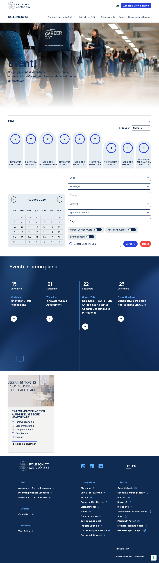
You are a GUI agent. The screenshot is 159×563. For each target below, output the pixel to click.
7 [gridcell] (44, 222)
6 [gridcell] (37, 222)
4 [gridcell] (22, 222)
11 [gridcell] (22, 227)
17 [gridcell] (14, 232)
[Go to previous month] (13, 199)
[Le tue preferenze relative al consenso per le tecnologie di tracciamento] (154, 558)
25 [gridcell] (22, 237)
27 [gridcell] (14, 217)
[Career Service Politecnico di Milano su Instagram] (83, 466)
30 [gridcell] (37, 217)
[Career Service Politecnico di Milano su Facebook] (101, 466)
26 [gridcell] (29, 237)
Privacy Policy (122, 548)
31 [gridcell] (44, 217)
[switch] (98, 229)
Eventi (122, 17)
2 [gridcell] (59, 217)
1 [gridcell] (51, 217)
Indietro (17, 54)
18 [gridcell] (22, 232)
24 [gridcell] (14, 237)
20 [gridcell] (36, 232)
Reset (145, 243)
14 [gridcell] (44, 227)
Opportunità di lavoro (139, 17)
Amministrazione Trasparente (130, 556)
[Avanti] (21, 358)
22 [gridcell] (51, 232)
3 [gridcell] (14, 222)
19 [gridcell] (29, 232)
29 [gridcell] (29, 217)
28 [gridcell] (22, 217)
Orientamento (108, 17)
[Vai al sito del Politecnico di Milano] (19, 5)
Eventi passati (77, 236)
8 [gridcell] (51, 222)
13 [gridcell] (37, 227)
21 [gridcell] (44, 232)
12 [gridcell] (29, 227)
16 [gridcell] (59, 227)
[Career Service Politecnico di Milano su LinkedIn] (92, 466)
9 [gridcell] (59, 222)
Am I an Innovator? (117, 229)
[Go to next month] (59, 199)
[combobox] (141, 128)
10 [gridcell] (14, 227)
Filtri (11, 121)
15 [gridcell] (52, 227)
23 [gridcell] (59, 232)
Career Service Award (81, 229)
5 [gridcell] (29, 222)
